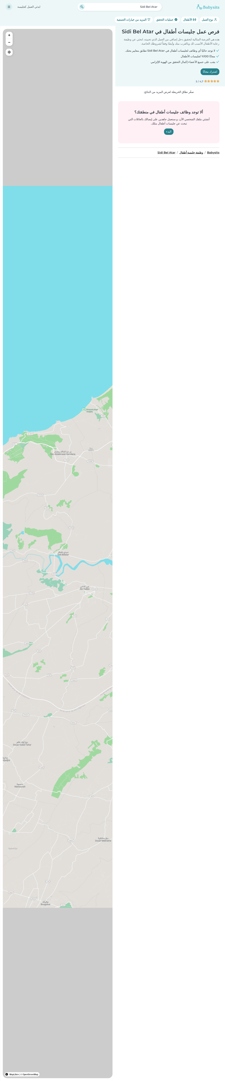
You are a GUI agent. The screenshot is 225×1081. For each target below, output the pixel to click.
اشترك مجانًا (210, 71)
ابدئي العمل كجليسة (28, 6)
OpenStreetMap (30, 1074)
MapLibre (14, 1074)
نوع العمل (208, 19)
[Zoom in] (9, 35)
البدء (168, 131)
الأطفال (188, 19)
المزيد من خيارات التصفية (132, 19)
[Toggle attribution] (7, 1074)
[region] (57, 553)
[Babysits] (208, 7)
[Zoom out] (9, 42)
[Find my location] (9, 52)
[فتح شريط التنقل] (9, 7)
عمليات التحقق (165, 19)
